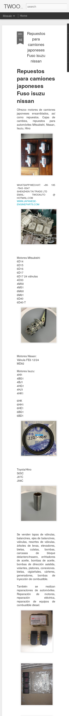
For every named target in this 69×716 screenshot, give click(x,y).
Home (23, 15)
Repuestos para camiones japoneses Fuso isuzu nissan (36, 47)
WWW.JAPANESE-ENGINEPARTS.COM (28, 202)
